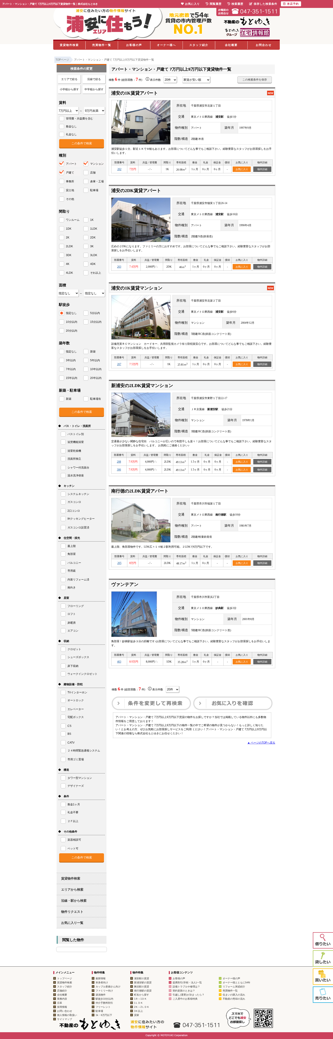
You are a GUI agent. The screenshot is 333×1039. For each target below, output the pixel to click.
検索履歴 (237, 3)
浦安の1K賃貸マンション (136, 287)
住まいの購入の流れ (234, 994)
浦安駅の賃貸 (141, 978)
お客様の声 (134, 45)
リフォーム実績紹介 (234, 986)
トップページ (64, 978)
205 (119, 563)
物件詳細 (262, 169)
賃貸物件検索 (69, 45)
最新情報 (101, 978)
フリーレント (103, 1007)
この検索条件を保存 (254, 79)
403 (119, 661)
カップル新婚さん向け (108, 986)
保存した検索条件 (265, 3)
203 (119, 266)
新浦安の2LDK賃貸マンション (142, 385)
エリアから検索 (72, 889)
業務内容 (62, 998)
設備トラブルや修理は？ (186, 986)
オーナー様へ (166, 45)
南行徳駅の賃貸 (143, 990)
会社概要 (231, 45)
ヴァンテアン (124, 584)
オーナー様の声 (231, 978)
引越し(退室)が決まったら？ (188, 994)
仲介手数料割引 (104, 1002)
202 (119, 169)
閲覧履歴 (216, 3)
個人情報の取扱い (67, 1015)
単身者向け (102, 982)
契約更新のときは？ (184, 990)
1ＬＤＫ (138, 1002)
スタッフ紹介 (198, 45)
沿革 (59, 1002)
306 (119, 469)
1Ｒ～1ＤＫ (140, 998)
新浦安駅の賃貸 (143, 982)
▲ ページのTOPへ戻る (261, 742)
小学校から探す (69, 89)
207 (119, 364)
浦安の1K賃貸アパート (134, 92)
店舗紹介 (62, 990)
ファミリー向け (104, 990)
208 (119, 461)
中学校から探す (94, 89)
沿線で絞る (94, 79)
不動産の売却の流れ (234, 998)
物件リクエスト (72, 911)
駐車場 (99, 1011)
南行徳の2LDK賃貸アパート (140, 490)
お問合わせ (264, 45)
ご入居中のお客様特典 (185, 998)
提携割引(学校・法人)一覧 (187, 982)
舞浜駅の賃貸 (141, 986)
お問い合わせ (64, 1011)
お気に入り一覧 (72, 923)
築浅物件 (101, 994)
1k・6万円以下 (104, 1015)
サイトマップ (64, 1019)
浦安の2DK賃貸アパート (136, 190)
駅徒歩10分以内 (104, 998)
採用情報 (62, 1007)
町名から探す (141, 994)
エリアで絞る (69, 79)
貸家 (136, 1015)
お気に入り (242, 169)
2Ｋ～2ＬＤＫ (141, 1007)
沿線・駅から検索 (74, 900)
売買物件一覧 (101, 45)
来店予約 (293, 3)
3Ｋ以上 (138, 1011)
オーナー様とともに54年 (236, 982)
